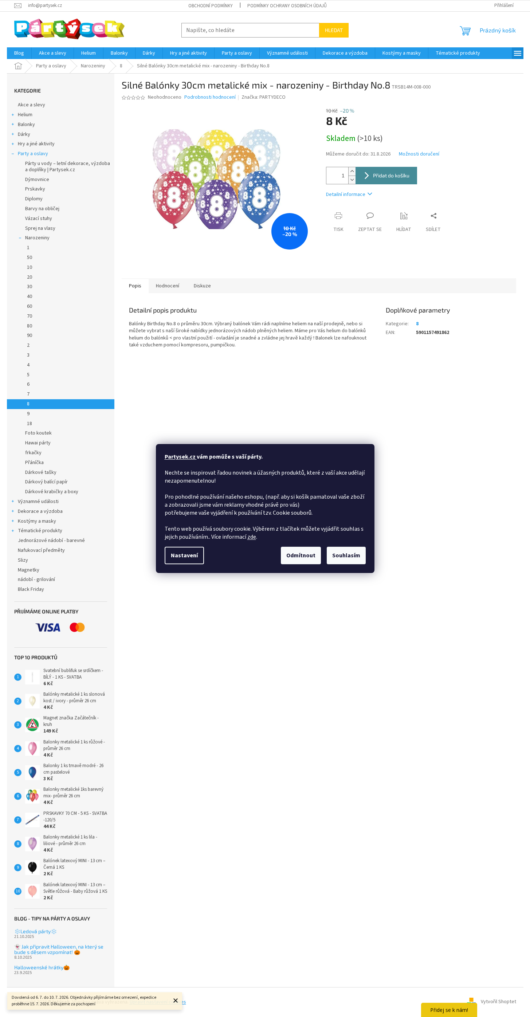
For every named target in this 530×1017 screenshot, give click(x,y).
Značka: (264, 97)
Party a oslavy (33, 153)
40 (29, 296)
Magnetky (28, 570)
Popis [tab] (135, 286)
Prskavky (35, 189)
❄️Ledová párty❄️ (35, 931)
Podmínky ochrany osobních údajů (287, 6)
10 (29, 267)
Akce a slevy (31, 105)
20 (29, 277)
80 (29, 326)
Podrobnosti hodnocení (210, 97)
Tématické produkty (40, 530)
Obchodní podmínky (210, 6)
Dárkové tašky (40, 472)
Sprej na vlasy (40, 228)
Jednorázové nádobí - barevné (51, 540)
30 (29, 286)
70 (29, 316)
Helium (25, 114)
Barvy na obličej (42, 208)
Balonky (26, 124)
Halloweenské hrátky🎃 (42, 967)
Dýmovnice (37, 179)
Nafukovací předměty (41, 550)
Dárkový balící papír (46, 482)
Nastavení (184, 555)
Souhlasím (346, 555)
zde (251, 537)
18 (29, 423)
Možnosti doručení (419, 154)
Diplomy (34, 199)
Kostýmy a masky (37, 521)
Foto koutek (38, 433)
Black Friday (31, 589)
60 (29, 306)
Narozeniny (37, 238)
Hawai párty (38, 443)
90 (29, 335)
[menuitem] (19, 53)
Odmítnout (300, 555)
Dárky (24, 134)
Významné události (38, 501)
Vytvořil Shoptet (498, 1002)
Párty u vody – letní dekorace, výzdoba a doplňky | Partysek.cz (67, 166)
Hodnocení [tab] (167, 286)
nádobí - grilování (36, 579)
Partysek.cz (181, 457)
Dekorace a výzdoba (40, 511)
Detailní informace (345, 194)
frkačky (33, 452)
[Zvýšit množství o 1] (352, 171)
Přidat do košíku (391, 175)
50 (29, 257)
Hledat (334, 30)
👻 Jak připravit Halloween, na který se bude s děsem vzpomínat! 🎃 (58, 949)
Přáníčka (34, 462)
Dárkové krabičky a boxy (51, 491)
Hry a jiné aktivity (36, 144)
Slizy (23, 560)
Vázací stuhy (38, 218)
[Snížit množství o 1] (352, 180)
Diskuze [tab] (202, 286)
